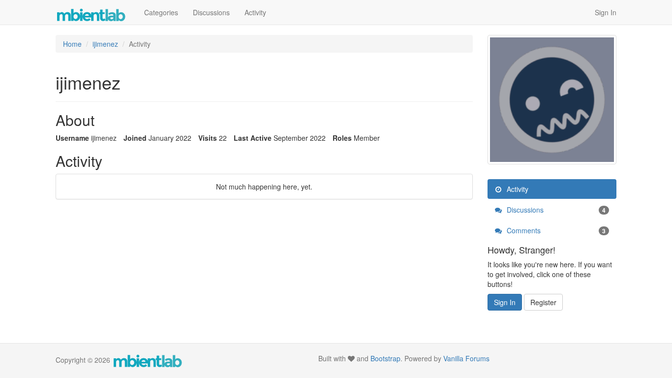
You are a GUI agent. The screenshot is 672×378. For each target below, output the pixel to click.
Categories (161, 12)
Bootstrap (385, 358)
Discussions (211, 12)
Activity (255, 12)
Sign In (605, 12)
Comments (555, 230)
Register (543, 302)
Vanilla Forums (466, 358)
